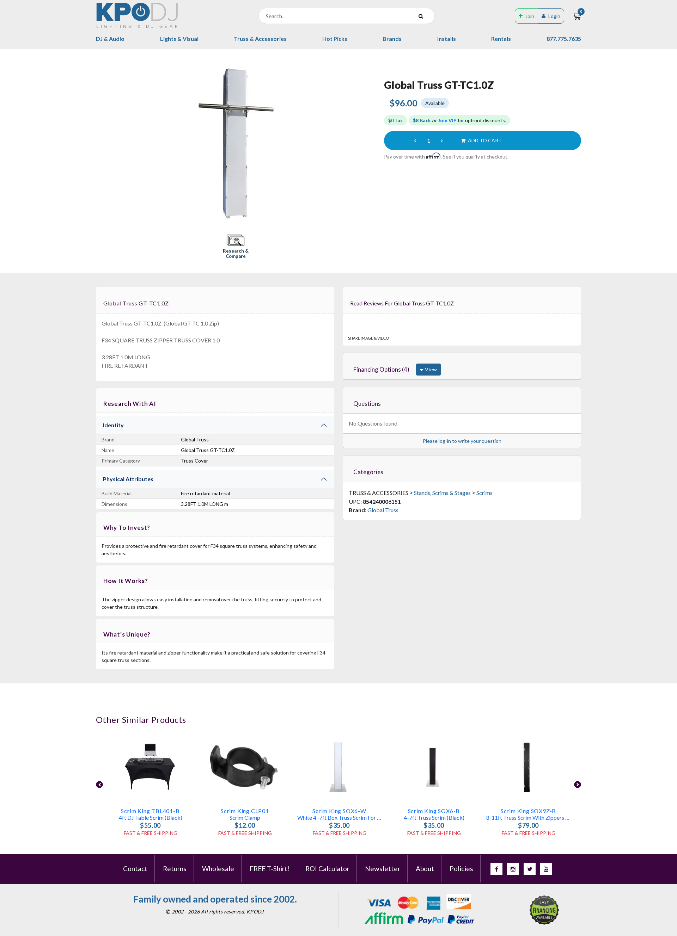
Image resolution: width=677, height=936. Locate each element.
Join (529, 16)
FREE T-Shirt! (270, 868)
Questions (367, 403)
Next (577, 784)
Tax (395, 120)
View (430, 369)
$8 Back (422, 120)
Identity (113, 425)
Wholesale (218, 868)
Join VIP (447, 120)
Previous (99, 784)
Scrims (484, 492)
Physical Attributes (128, 479)
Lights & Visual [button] (179, 38)
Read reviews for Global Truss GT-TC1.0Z (402, 303)
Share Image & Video (368, 338)
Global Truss (382, 510)
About (425, 868)
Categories (368, 472)
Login (554, 16)
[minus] (415, 140)
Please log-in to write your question (462, 441)
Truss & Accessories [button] (260, 38)
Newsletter (382, 868)
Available (435, 103)
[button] (235, 247)
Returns (175, 868)
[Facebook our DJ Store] (496, 869)
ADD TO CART (484, 140)
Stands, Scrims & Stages (442, 492)
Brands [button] (392, 38)
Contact (135, 868)
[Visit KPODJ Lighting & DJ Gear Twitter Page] (530, 869)
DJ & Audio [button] (110, 38)
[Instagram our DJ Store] (513, 869)
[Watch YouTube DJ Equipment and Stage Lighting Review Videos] (546, 869)
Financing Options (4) (381, 369)
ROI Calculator (327, 868)
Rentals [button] (501, 38)
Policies (461, 868)
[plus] (442, 140)
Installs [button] (446, 38)
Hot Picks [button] (334, 38)
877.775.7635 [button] (564, 38)
